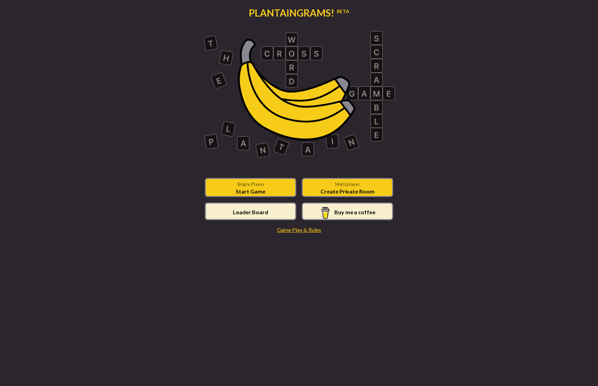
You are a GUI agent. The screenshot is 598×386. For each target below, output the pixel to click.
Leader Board (250, 212)
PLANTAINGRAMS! (299, 13)
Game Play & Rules (299, 229)
